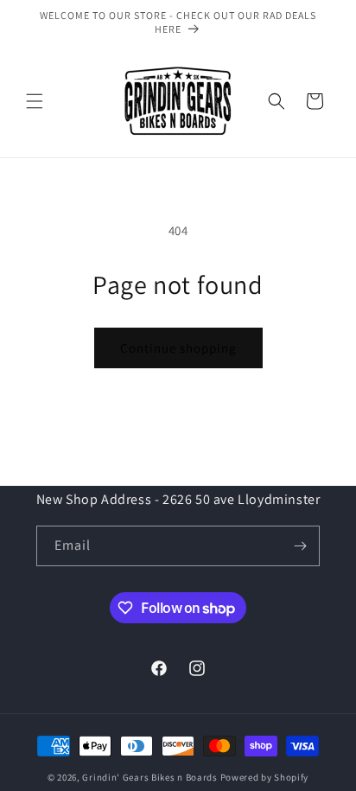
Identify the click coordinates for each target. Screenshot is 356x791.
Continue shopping (178, 348)
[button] (35, 101)
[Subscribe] (300, 546)
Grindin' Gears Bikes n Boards (149, 777)
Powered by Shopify (264, 777)
